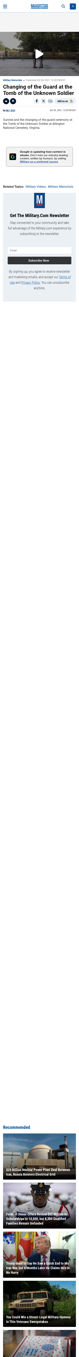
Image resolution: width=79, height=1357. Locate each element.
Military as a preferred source (39, 161)
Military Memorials (12, 80)
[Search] (63, 6)
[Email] (50, 101)
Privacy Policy (30, 283)
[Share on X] (43, 101)
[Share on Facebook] (37, 101)
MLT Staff (10, 110)
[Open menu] (5, 6)
